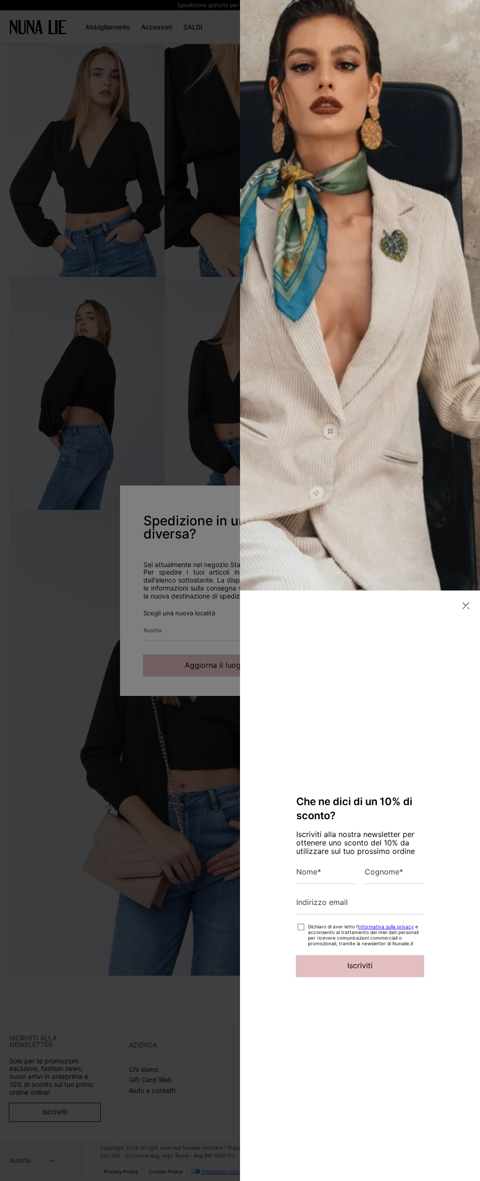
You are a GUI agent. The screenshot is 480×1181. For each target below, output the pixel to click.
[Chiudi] (466, 605)
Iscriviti (360, 965)
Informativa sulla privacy (386, 926)
